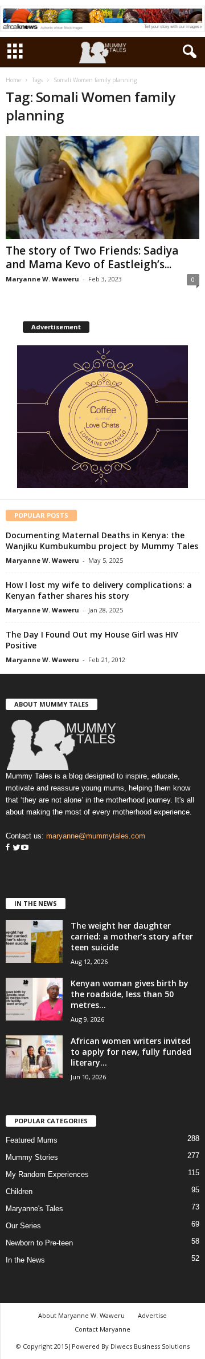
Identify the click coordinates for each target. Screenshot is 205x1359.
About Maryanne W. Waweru (81, 1315)
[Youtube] (24, 848)
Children (19, 1191)
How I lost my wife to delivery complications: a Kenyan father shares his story (99, 590)
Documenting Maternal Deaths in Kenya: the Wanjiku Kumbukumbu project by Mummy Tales (102, 540)
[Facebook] (8, 848)
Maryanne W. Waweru (42, 279)
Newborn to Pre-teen (39, 1243)
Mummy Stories (32, 1157)
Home (13, 80)
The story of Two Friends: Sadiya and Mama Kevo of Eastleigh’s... (92, 257)
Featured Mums (32, 1140)
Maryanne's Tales (34, 1208)
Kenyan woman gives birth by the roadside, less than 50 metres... (129, 994)
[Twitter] (15, 848)
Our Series (23, 1225)
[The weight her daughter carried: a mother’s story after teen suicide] (34, 941)
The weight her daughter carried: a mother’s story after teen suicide (132, 936)
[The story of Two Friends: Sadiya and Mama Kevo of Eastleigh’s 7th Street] (102, 187)
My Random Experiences (47, 1174)
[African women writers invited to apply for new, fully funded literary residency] (34, 1056)
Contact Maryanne (102, 1329)
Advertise (152, 1315)
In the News (25, 1260)
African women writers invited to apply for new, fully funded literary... (131, 1051)
